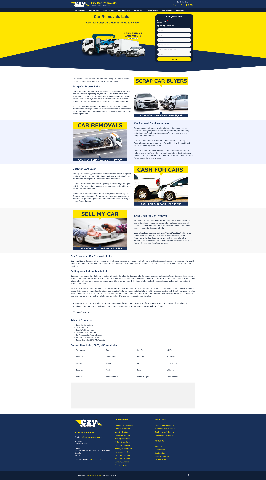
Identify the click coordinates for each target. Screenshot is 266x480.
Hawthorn (126, 439)
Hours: (77, 448)
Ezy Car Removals (104, 3)
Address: (78, 441)
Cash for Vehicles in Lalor (85, 330)
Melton (117, 442)
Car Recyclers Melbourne (164, 432)
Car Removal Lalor (83, 327)
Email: (77, 437)
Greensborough (173, 377)
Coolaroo (140, 370)
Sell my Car (138, 10)
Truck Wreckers (152, 10)
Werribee (127, 435)
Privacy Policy (160, 460)
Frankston (118, 465)
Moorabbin (127, 445)
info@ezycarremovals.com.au (91, 437)
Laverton (118, 432)
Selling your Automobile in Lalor (87, 337)
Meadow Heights (143, 377)
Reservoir (140, 357)
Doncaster (126, 429)
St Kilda (127, 458)
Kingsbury (170, 357)
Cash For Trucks (124, 10)
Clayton (126, 465)
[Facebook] (188, 475)
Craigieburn (125, 442)
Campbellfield (111, 357)
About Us (158, 446)
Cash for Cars (94, 10)
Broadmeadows (112, 377)
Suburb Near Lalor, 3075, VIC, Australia (90, 340)
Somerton (79, 370)
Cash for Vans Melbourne (164, 425)
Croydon (118, 429)
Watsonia (170, 370)
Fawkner (79, 363)
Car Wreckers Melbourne (164, 435)
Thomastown (80, 350)
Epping (108, 350)
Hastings (118, 439)
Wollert (108, 363)
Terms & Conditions (162, 456)
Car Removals (80, 10)
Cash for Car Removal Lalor (86, 332)
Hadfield (79, 377)
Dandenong (129, 425)
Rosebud (126, 455)
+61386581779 (95, 459)
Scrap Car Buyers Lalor (84, 325)
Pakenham (119, 452)
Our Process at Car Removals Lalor (89, 335)
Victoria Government (82, 312)
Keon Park (140, 350)
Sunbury (118, 462)
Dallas (139, 363)
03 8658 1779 (182, 5)
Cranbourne (119, 425)
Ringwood (128, 448)
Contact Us (180, 10)
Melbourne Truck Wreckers (165, 429)
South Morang (172, 363)
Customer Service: (82, 459)
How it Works (167, 10)
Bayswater (119, 435)
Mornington (119, 448)
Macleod (109, 370)
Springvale (119, 458)
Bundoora (79, 357)
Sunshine (125, 462)
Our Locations (160, 453)
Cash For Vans (108, 10)
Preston (127, 452)
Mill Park (170, 350)
